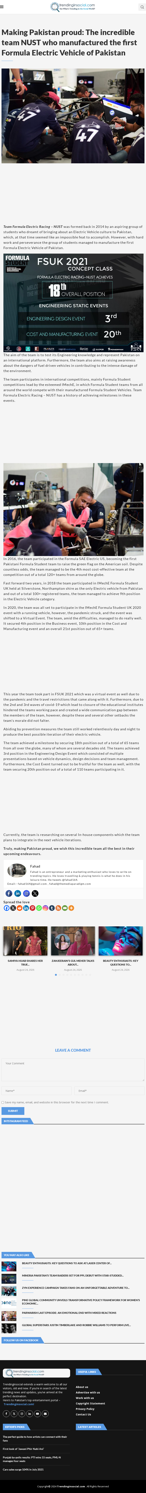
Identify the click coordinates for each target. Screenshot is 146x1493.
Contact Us (83, 1414)
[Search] (142, 7)
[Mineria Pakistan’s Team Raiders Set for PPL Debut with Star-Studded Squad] (9, 1279)
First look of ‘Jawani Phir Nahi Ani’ (23, 1448)
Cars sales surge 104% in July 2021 (23, 1469)
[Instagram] (26, 893)
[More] (71, 908)
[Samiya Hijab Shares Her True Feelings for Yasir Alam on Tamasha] (25, 941)
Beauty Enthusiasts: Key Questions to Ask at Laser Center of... (67, 1263)
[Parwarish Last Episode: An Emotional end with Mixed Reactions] (9, 1316)
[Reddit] (19, 908)
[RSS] (58, 908)
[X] (13, 908)
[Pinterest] (32, 908)
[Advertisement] (73, 193)
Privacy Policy (85, 1409)
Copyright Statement (90, 1403)
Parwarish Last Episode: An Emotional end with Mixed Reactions (69, 1312)
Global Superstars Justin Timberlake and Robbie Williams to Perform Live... (76, 1325)
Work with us (85, 1398)
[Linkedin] (17, 893)
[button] (8, 951)
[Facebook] (9, 893)
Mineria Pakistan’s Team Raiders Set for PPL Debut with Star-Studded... (73, 1275)
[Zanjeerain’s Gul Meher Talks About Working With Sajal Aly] (73, 941)
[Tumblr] (52, 908)
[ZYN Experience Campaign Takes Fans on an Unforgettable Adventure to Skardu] (9, 1291)
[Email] (65, 908)
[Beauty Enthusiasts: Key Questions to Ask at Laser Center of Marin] (121, 941)
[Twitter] (35, 893)
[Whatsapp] (39, 908)
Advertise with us (88, 1392)
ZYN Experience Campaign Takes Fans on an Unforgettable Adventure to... (75, 1287)
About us (82, 1387)
